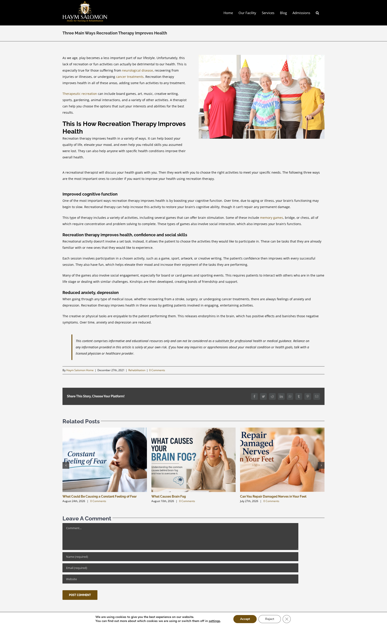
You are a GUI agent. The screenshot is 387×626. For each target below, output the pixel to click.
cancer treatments (130, 77)
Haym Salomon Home (80, 370)
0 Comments (157, 370)
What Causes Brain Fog (168, 496)
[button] (317, 12)
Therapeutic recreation (79, 94)
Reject (269, 619)
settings (214, 621)
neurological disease (137, 70)
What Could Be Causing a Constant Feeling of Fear (99, 496)
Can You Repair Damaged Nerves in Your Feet (273, 496)
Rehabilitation (136, 370)
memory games (271, 217)
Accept (245, 619)
